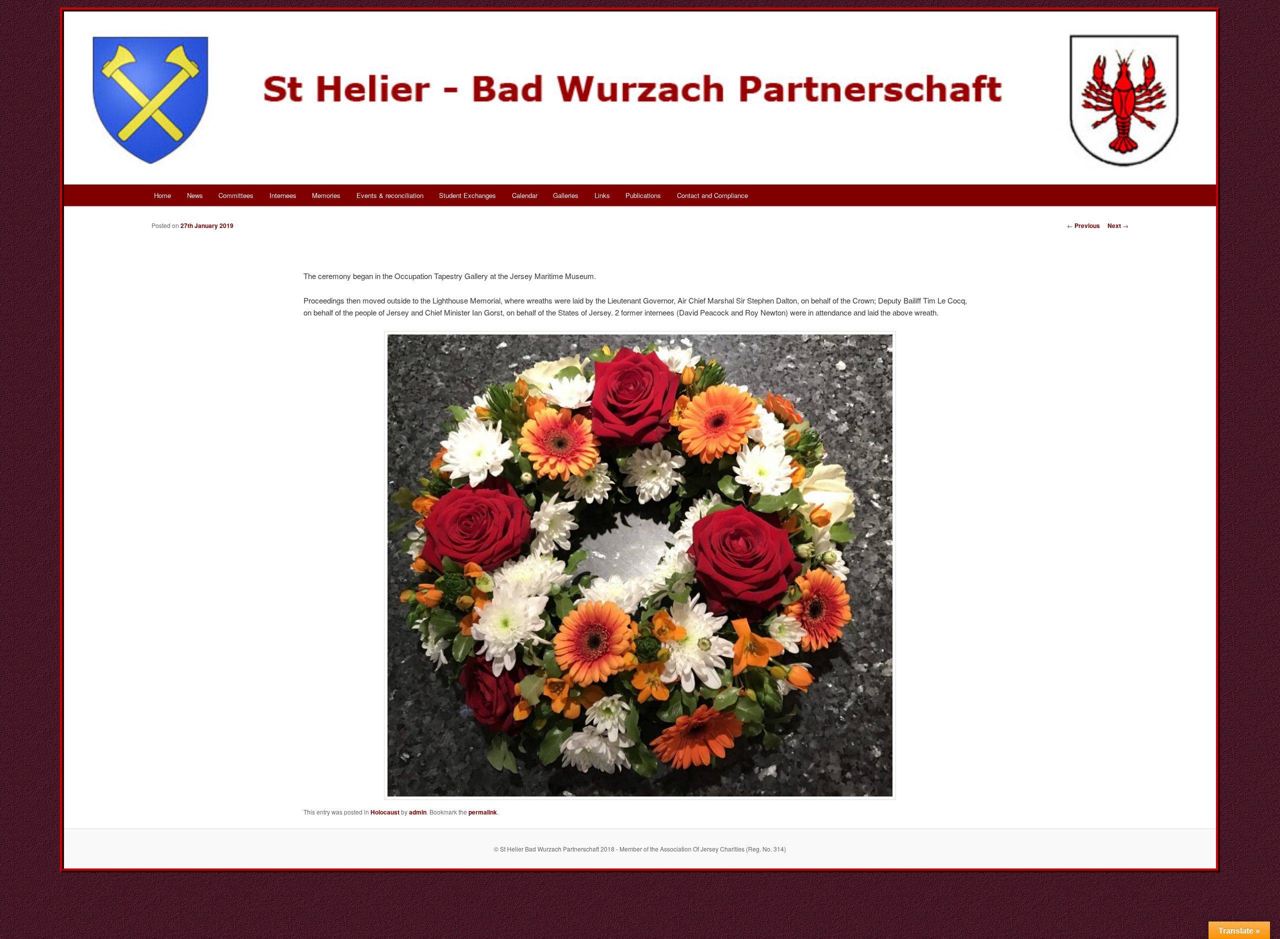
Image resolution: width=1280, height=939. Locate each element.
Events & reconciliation (390, 195)
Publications (643, 195)
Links (602, 195)
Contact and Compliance (712, 195)
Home (162, 195)
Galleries (565, 195)
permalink (482, 812)
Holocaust (385, 812)
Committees (236, 195)
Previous (1083, 225)
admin (417, 812)
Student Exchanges (467, 195)
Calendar (525, 195)
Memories (326, 195)
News (195, 195)
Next (1118, 225)
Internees (283, 195)
